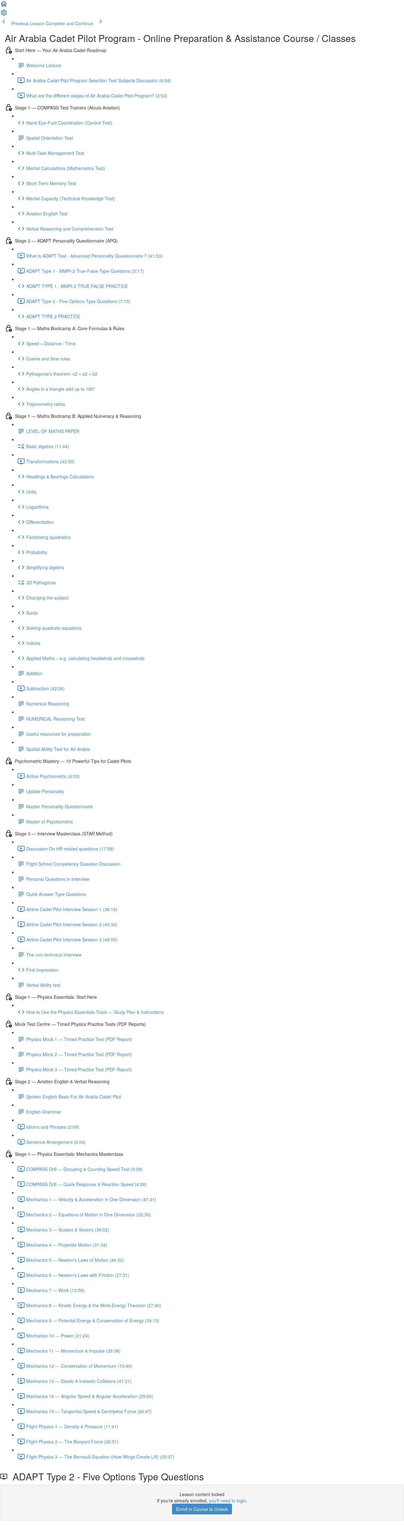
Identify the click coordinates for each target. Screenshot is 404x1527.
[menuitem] (4, 14)
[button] (4, 6)
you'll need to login (227, 1500)
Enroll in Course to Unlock (202, 1509)
